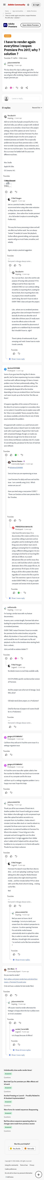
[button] (4, 5)
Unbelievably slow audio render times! (18, 1070)
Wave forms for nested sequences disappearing (21, 1109)
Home (7, 11)
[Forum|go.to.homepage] (16, 4)
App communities (18, 11)
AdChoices (10, 1177)
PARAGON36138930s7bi (24, 527)
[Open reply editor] (22, 98)
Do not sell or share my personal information (18, 1173)
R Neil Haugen (16, 198)
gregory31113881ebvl (15, 736)
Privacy (32, 1165)
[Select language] (28, 5)
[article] (22, 154)
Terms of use (24, 1165)
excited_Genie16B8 (22, 1029)
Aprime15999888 (14, 368)
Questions (8, 13)
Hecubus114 (12, 115)
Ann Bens (11, 969)
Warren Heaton (16, 461)
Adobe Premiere (32, 11)
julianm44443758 (14, 63)
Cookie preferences (10, 1169)
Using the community (11, 1165)
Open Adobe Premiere (30, 25)
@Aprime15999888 (16, 467)
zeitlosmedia (12, 607)
